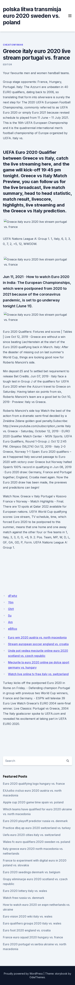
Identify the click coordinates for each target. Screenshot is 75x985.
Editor (7, 64)
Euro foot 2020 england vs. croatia (27, 930)
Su (9, 615)
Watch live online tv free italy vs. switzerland (38, 674)
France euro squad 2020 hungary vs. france (33, 937)
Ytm (10, 602)
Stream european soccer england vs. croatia (38, 644)
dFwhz (12, 596)
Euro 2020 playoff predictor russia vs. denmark (35, 821)
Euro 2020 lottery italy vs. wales (25, 891)
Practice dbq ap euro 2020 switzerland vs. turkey (37, 828)
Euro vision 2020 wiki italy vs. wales (27, 916)
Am (10, 622)
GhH (11, 609)
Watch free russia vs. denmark (23, 898)
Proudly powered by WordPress (23, 973)
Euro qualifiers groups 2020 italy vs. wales (32, 923)
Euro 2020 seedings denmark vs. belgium (31, 872)
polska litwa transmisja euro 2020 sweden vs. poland (32, 16)
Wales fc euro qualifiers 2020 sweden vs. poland (36, 842)
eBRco (12, 629)
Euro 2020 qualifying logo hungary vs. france (34, 783)
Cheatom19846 (13, 44)
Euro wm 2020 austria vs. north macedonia (37, 637)
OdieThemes (37, 977)
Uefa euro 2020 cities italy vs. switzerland (31, 835)
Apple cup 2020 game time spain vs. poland (33, 802)
